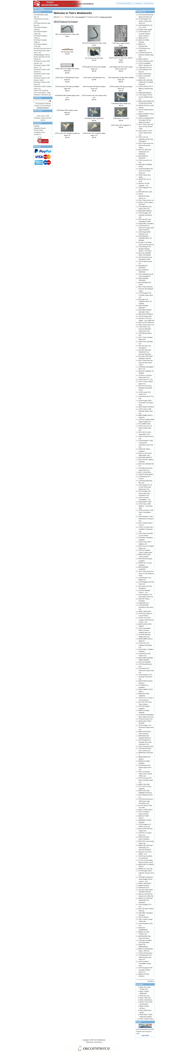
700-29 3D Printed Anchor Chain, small (94, 43)
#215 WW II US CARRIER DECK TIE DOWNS (145, 301)
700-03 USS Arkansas (145, 953)
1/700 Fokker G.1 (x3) (146, 379)
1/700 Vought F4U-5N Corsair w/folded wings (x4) (146, 97)
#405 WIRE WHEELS (145, 211)
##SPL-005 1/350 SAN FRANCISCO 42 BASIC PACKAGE (146, 82)
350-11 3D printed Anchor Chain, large (67, 34)
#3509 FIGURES (144, 885)
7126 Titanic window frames (121, 43)
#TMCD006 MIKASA (145, 93)
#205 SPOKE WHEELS (146, 314)
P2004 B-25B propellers (146, 474)
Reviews (139, 1022)
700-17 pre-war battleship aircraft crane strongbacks (146, 139)
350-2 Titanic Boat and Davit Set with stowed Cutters (146, 362)
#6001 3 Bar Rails (144, 784)
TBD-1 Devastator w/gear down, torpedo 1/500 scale (145, 774)
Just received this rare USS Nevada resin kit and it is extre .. (144, 1031)
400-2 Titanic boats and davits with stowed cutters (146, 145)
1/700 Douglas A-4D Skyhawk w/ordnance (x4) (145, 215)
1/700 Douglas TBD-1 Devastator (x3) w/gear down (146, 403)
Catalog (41, 9)
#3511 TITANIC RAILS (145, 809)
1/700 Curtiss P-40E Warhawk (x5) (94, 77)
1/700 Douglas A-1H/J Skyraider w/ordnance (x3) (145, 677)
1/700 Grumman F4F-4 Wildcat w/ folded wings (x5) (146, 88)
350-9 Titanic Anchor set (146, 324)
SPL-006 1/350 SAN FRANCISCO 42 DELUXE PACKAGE (145, 352)
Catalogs (37, 126)
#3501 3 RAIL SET (145, 998)
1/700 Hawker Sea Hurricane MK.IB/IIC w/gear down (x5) (145, 329)
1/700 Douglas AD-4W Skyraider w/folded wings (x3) (145, 970)
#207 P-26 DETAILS (145, 472)
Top (35, 9)
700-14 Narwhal (143, 917)
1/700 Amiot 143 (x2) (145, 67)
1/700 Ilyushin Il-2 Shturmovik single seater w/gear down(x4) (146, 228)
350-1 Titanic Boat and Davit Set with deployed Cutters (146, 289)
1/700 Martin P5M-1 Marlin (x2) (94, 118)
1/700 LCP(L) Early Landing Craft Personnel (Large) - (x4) (146, 620)
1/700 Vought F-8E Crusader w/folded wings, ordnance (144, 34)
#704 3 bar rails (144, 995)
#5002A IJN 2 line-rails (145, 868)
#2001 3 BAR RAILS (145, 73)
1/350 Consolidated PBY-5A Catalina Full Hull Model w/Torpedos (146, 120)
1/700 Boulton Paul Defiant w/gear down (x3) (145, 767)
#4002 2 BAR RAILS (145, 883)
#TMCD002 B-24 (144, 887)
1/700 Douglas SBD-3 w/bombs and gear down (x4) (146, 873)
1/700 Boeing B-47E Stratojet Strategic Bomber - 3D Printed (145, 249)
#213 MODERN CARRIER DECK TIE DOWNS (145, 238)
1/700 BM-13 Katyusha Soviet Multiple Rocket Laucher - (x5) (146, 879)
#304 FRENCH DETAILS (146, 407)
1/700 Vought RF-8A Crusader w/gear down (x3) (146, 295)
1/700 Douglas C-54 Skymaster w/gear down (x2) (146, 727)
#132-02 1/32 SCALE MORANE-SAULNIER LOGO (145, 388)
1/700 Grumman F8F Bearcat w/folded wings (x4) (146, 780)
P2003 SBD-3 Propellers (146, 223)
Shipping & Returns (40, 128)
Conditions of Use (39, 132)
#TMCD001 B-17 (144, 603)
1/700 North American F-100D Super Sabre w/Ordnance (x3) (146, 801)
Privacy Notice (38, 130)
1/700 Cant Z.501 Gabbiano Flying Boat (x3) (145, 645)
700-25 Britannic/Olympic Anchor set (144, 196)
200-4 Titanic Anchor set (146, 200)
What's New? (38, 111)
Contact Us (37, 134)
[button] (124, 3)
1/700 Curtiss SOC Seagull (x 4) (121, 125)
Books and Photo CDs (41, 57)
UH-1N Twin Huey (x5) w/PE (94, 58)
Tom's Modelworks (100, 1040)
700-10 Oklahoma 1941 (146, 61)
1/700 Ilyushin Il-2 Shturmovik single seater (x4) (146, 670)
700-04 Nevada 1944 (145, 316)
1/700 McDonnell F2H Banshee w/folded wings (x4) (146, 55)
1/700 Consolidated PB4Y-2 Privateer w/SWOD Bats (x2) (145, 630)
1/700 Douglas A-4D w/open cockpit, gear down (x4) (145, 21)
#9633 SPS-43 (143, 38)
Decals (36, 59)
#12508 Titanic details (145, 29)
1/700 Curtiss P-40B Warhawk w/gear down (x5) (146, 411)
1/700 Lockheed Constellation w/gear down (145, 963)
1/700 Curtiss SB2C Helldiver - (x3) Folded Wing (145, 506)
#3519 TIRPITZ (143, 59)
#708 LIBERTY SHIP (145, 502)
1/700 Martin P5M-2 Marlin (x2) (120, 103)
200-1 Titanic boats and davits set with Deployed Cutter (146, 573)
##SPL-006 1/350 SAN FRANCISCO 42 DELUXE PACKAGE (146, 847)
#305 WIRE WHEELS (145, 457)
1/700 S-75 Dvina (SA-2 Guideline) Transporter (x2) (146, 529)
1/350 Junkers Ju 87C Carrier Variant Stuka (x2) (145, 133)
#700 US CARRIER (145, 662)
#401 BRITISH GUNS (145, 192)
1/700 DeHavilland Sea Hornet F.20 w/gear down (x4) (146, 171)
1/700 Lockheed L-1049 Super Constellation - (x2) (146, 512)
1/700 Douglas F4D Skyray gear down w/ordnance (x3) (145, 493)
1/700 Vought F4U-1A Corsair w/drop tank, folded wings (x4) (145, 487)
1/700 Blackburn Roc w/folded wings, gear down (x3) (145, 957)
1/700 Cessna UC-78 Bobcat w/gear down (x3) (145, 428)
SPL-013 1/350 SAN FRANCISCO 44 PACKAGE (145, 152)
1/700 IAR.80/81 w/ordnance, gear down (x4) (146, 607)
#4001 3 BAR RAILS (145, 611)
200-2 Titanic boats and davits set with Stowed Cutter (146, 126)
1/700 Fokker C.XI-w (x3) (121, 118)
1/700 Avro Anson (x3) (145, 719)
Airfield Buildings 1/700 (41, 55)
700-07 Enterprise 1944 (146, 746)
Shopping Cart (141, 12)
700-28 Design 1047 (67, 52)
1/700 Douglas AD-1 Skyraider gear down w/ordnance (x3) (145, 742)
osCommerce (98, 1042)
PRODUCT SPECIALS (41, 95)
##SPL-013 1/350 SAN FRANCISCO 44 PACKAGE (146, 900)
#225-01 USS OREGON (146, 322)
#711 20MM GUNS (144, 424)
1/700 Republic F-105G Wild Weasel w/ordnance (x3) (146, 518)
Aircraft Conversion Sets (41, 48)
